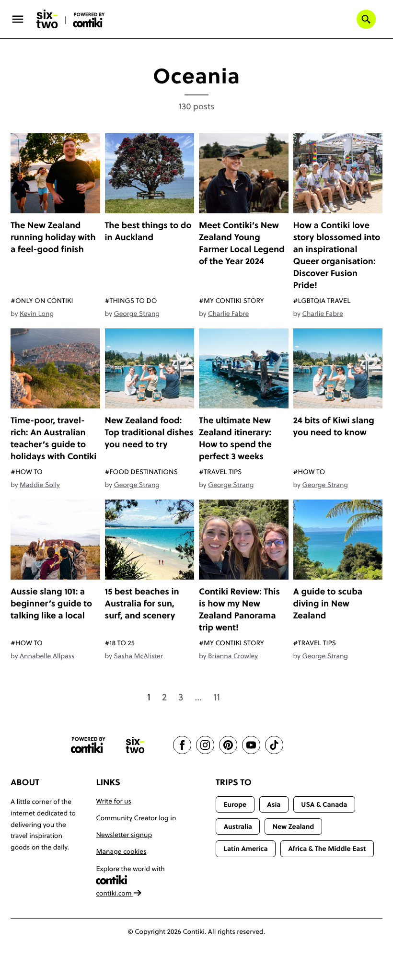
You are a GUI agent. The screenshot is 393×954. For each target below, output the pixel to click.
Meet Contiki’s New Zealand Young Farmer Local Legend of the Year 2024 (242, 243)
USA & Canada (324, 804)
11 (216, 697)
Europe (234, 804)
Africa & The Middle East (327, 848)
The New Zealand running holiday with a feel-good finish (53, 237)
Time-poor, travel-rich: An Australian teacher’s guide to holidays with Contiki (53, 438)
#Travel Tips (220, 472)
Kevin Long (37, 313)
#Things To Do (131, 300)
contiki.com (114, 893)
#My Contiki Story (231, 300)
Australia (237, 826)
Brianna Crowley (233, 656)
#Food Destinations (141, 472)
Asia (273, 804)
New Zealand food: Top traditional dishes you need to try (149, 432)
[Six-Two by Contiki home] (47, 19)
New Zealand (293, 826)
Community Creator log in (136, 818)
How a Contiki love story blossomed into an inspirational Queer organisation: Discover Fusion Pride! (337, 255)
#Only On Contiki (42, 300)
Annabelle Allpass (47, 656)
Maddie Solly (40, 484)
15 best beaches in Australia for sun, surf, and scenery (142, 603)
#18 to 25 (120, 643)
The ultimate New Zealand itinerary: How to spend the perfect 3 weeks (235, 438)
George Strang (137, 313)
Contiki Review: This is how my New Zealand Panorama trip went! (239, 609)
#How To (27, 472)
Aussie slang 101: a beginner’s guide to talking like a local (51, 603)
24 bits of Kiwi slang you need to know (333, 426)
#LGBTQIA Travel (322, 300)
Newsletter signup (124, 834)
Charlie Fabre (228, 313)
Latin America (245, 848)
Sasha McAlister (138, 656)
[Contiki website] (88, 745)
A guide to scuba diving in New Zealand (328, 603)
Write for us (113, 801)
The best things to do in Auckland (148, 231)
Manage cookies (121, 851)
